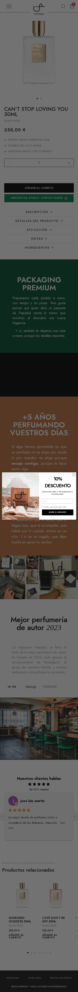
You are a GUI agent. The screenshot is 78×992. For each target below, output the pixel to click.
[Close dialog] (73, 475)
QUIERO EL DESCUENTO (57, 512)
